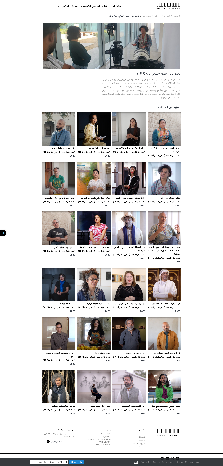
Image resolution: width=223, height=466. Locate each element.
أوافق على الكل (76, 462)
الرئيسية (176, 16)
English (46, 6)
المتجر (66, 6)
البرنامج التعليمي (90, 6)
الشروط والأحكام (139, 443)
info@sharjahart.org (104, 445)
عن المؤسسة (140, 434)
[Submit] (48, 441)
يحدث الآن (116, 6)
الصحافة (142, 437)
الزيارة (105, 6)
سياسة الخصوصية (138, 447)
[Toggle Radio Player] (3, 233)
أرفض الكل (62, 462)
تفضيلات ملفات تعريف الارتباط (42, 462)
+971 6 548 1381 (105, 442)
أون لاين (157, 16)
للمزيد (136, 462)
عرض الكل (146, 16)
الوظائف (142, 440)
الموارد (75, 6)
